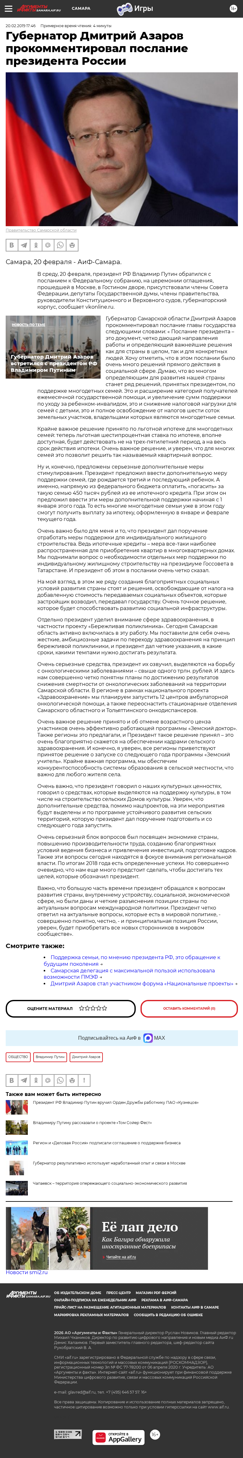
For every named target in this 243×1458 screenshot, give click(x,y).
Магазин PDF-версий (156, 1293)
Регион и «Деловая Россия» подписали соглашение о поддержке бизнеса (107, 1142)
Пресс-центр (118, 1293)
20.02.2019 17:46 (20, 25)
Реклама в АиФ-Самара (164, 1300)
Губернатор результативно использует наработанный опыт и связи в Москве (109, 1163)
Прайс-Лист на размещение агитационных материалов (110, 1307)
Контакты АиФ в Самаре (195, 1307)
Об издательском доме (77, 1293)
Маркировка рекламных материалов (91, 1315)
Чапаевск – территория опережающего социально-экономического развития (110, 1183)
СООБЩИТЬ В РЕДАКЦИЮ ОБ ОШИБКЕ (168, 1315)
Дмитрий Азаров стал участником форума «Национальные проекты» (142, 984)
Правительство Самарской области (41, 230)
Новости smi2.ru (27, 1272)
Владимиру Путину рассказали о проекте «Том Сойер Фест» (92, 1122)
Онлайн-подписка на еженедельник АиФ (95, 1300)
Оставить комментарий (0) (189, 1009)
